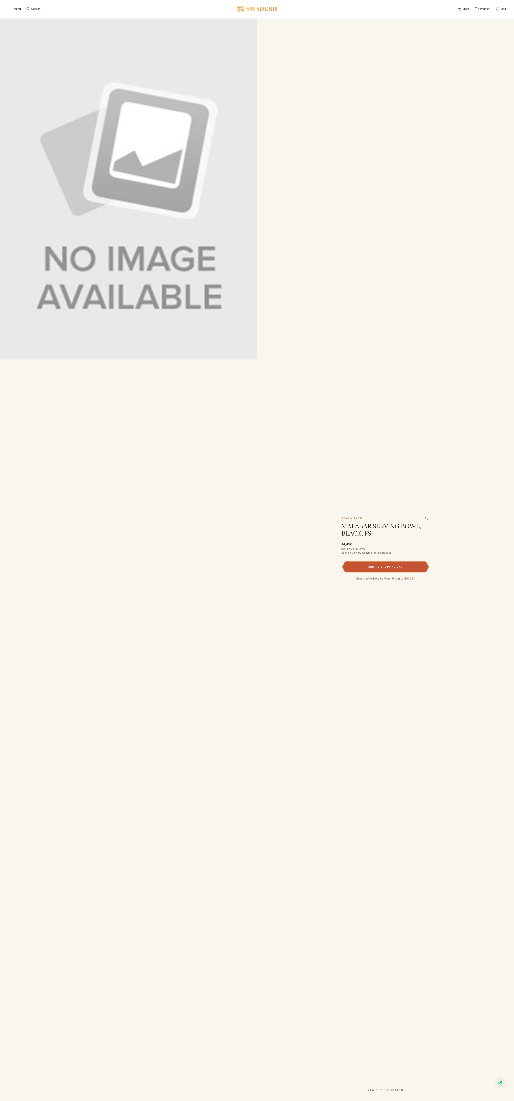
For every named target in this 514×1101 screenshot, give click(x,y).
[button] (385, 566)
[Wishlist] (427, 518)
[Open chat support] (500, 1082)
